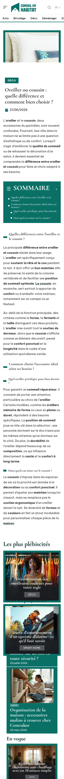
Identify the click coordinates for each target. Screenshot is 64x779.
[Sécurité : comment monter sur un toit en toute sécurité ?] (32, 624)
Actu (32, 777)
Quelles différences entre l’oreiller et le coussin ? (31, 199)
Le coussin (43, 283)
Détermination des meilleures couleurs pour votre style (32, 583)
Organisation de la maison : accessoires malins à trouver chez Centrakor (30, 717)
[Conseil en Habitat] (23, 7)
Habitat (14, 705)
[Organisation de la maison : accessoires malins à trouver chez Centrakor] (32, 686)
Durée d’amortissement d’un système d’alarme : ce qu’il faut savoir (32, 636)
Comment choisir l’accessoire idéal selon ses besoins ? (33, 206)
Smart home (32, 648)
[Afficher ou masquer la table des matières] (53, 189)
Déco (12, 80)
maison (8, 523)
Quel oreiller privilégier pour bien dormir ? (35, 212)
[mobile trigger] (6, 7)
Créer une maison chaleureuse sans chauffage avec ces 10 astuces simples (32, 767)
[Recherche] (49, 7)
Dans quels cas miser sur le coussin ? (32, 218)
